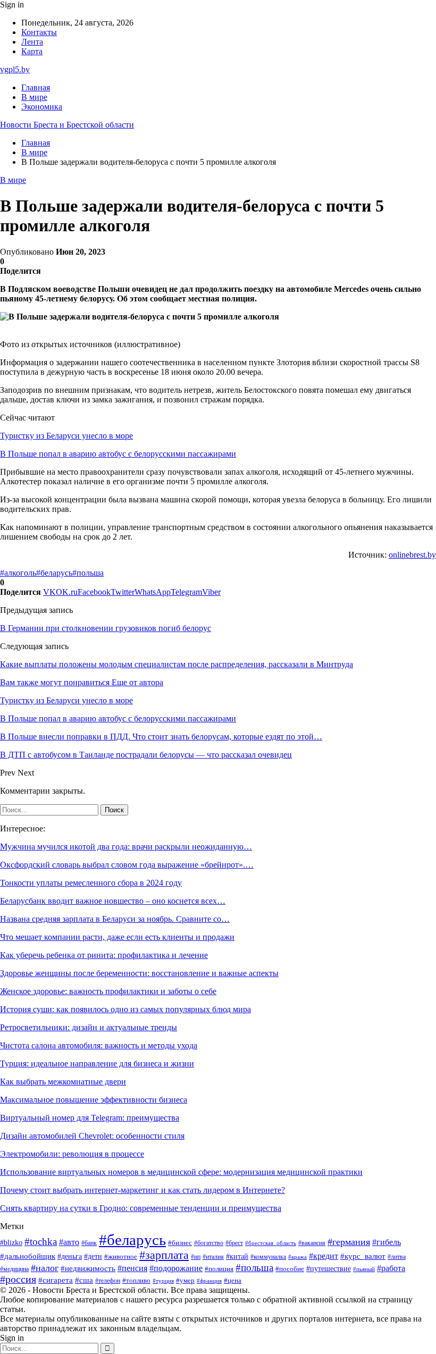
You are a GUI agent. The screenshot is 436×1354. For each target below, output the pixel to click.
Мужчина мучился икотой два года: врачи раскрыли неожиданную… (126, 846)
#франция (209, 1280)
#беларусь (54, 572)
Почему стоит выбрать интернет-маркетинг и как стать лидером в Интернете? (142, 1190)
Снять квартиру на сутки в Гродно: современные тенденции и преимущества (140, 1208)
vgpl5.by (15, 69)
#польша (88, 572)
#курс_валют (362, 1255)
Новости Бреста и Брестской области (67, 124)
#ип (195, 1257)
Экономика (41, 106)
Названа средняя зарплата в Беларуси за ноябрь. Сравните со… (115, 918)
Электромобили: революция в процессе (72, 1153)
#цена (232, 1280)
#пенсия (132, 1268)
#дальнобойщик (27, 1256)
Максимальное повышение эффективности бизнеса (93, 1099)
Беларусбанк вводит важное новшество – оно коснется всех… (112, 900)
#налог (44, 1268)
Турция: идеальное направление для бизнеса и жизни (97, 1063)
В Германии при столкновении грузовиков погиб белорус (105, 628)
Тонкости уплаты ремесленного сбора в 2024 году (91, 882)
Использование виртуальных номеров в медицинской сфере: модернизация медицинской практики (181, 1171)
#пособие (289, 1269)
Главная (35, 87)
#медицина (14, 1269)
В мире (34, 97)
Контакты (39, 32)
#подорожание (176, 1268)
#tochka (40, 1241)
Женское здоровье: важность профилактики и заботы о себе (108, 991)
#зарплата (164, 1255)
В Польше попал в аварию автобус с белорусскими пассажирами (118, 453)
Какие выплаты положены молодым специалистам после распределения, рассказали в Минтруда (176, 664)
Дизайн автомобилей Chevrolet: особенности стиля (92, 1135)
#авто (69, 1242)
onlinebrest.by (412, 554)
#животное (120, 1256)
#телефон (107, 1280)
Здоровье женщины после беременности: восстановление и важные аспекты (139, 973)
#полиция (219, 1269)
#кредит (323, 1255)
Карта (32, 51)
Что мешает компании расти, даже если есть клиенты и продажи (117, 936)
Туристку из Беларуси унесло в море (66, 435)
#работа (391, 1268)
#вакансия (311, 1243)
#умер (185, 1280)
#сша (84, 1280)
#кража (297, 1257)
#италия (213, 1256)
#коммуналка (268, 1257)
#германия (349, 1242)
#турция (163, 1280)
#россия (18, 1279)
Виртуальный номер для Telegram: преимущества (89, 1117)
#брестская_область (270, 1243)
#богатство (208, 1243)
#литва (397, 1256)
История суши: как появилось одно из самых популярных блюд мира (125, 1009)
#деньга (69, 1256)
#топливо (136, 1280)
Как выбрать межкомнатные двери (63, 1081)
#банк (89, 1243)
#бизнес (180, 1243)
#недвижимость (88, 1268)
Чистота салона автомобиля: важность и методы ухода (98, 1045)
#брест (234, 1243)
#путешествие (328, 1269)
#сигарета (55, 1280)
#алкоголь (18, 572)
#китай (237, 1256)
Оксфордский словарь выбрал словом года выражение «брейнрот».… (127, 864)
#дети (93, 1256)
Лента (32, 41)
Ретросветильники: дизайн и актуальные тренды (88, 1027)
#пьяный (364, 1269)
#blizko (11, 1242)
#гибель (386, 1242)
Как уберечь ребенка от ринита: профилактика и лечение (104, 955)
